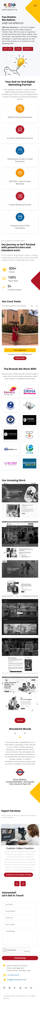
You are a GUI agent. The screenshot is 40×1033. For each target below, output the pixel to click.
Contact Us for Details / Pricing (18, 875)
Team (18, 49)
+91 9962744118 (13, 975)
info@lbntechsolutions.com (16, 980)
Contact (28, 49)
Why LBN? (8, 49)
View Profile (20, 358)
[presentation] (29, 305)
